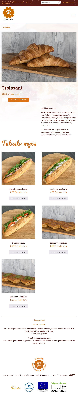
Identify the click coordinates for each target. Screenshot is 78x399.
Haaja (72, 374)
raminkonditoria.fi (69, 2)
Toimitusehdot (39, 324)
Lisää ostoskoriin (18, 100)
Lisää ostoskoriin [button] (18, 198)
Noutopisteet (39, 320)
